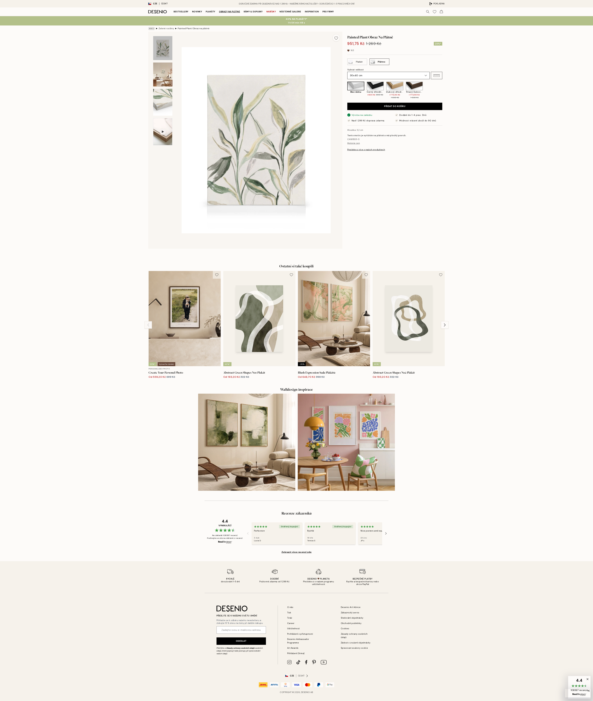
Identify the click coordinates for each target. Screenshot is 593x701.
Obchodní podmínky (351, 623)
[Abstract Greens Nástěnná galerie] (246, 442)
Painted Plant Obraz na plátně (193, 28)
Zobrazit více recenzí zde (297, 552)
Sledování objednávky (352, 618)
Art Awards (293, 648)
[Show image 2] (162, 74)
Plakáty (210, 11)
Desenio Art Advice (351, 607)
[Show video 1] (162, 131)
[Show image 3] (162, 102)
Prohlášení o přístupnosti (300, 634)
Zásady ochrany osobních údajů (240, 648)
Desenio (305, 692)
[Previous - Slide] (344, 90)
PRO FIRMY (328, 11)
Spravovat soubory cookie (354, 648)
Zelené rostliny (166, 28)
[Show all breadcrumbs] (151, 28)
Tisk (289, 612)
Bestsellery (181, 11)
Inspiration (312, 11)
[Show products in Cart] (441, 11)
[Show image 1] (162, 48)
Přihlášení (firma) (296, 653)
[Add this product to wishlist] (336, 38)
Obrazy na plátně (229, 11)
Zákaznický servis (350, 612)
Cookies (345, 628)
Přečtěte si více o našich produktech (366, 149)
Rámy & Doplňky (253, 11)
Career (290, 623)
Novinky (197, 11)
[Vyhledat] (427, 11)
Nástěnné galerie (290, 11)
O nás (290, 607)
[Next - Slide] (444, 90)
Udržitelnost (293, 628)
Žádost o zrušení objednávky (355, 642)
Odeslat (241, 641)
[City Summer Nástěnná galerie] (346, 442)
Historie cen (353, 143)
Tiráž (289, 618)
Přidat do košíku (394, 106)
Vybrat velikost (355, 69)
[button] (436, 75)
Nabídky (271, 11)
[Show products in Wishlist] (434, 11)
